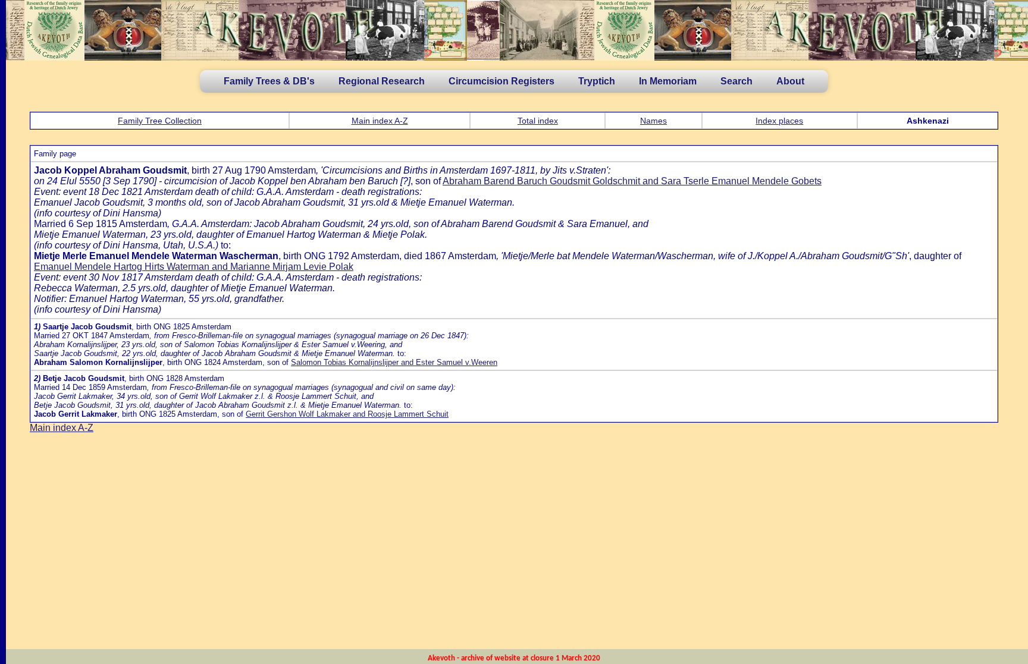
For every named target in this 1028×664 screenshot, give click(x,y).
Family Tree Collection (160, 120)
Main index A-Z (380, 120)
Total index (538, 120)
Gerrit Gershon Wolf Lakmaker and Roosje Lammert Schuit (347, 414)
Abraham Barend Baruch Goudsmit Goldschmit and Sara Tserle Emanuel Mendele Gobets (632, 181)
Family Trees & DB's (269, 81)
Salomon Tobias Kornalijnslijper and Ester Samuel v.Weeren (394, 362)
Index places (779, 120)
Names (653, 120)
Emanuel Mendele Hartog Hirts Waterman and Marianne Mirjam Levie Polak (193, 267)
